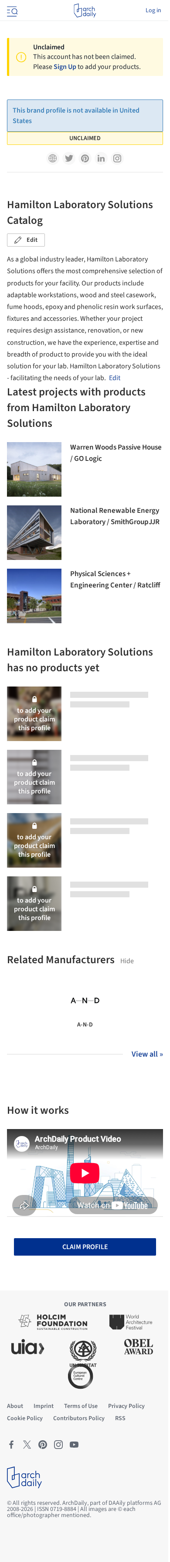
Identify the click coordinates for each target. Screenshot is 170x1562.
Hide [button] (127, 961)
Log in (153, 10)
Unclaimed (85, 138)
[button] (52, 158)
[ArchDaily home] (85, 10)
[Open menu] (11, 10)
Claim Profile (85, 1247)
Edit (32, 240)
